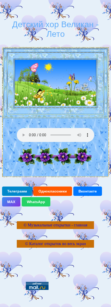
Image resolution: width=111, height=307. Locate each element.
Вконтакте (87, 191)
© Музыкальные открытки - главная (55, 225)
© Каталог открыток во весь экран (55, 243)
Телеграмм (17, 191)
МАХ (11, 202)
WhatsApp (36, 202)
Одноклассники (52, 191)
